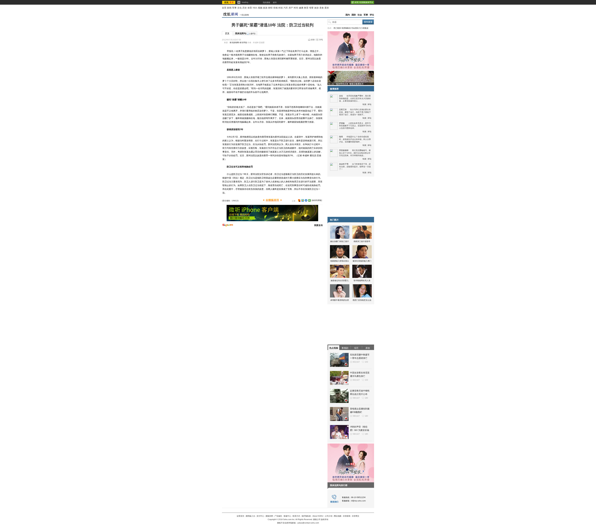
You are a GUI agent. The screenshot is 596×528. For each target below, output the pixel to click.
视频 (260, 8)
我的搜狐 (266, 2)
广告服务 (278, 516)
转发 (364, 104)
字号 (321, 40)
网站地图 (337, 516)
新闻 (229, 8)
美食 (321, 8)
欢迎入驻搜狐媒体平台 (363, 2)
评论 (372, 15)
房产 (291, 8)
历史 (244, 8)
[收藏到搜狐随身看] (309, 200)
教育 (306, 8)
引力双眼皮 (363, 28)
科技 (280, 8)
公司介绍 (328, 516)
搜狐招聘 (269, 516)
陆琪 (341, 137)
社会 (360, 15)
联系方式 (296, 516)
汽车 (286, 8)
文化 (239, 8)
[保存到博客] (317, 200)
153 (366, 362)
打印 (313, 40)
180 (366, 398)
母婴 (311, 8)
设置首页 (240, 516)
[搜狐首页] (229, 2)
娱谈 (265, 8)
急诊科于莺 (343, 164)
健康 (301, 8)
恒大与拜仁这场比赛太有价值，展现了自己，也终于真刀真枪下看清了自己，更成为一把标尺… (355, 112)
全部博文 (355, 516)
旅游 (316, 8)
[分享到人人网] (306, 200)
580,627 (356, 398)
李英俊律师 (343, 150)
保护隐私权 (306, 516)
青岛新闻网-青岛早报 (238, 42)
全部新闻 (346, 516)
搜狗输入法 (250, 516)
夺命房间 (355, 28)
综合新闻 (245, 15)
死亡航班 (337, 28)
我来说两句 (245, 33)
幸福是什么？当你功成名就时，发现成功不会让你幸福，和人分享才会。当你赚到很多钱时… (355, 139)
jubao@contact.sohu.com (308, 523)
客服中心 (287, 516)
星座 (327, 8)
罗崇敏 (342, 123)
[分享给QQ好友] (302, 200)
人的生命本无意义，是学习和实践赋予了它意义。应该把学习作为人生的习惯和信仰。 (355, 125)
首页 (224, 8)
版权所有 (324, 519)
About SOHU (317, 516)
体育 (250, 8)
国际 (354, 15)
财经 (270, 8)
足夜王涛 (343, 109)
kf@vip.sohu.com (358, 501)
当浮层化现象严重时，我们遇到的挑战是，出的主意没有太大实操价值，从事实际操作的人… (355, 98)
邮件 (275, 2)
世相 (275, 8)
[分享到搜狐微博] (299, 200)
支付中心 (260, 516)
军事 (234, 8)
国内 (347, 15)
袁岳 (341, 96)
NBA (255, 8)
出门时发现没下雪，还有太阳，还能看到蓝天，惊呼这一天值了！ (355, 166)
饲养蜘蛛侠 (346, 28)
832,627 (356, 362)
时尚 (296, 8)
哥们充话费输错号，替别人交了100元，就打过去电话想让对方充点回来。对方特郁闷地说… (355, 153)
